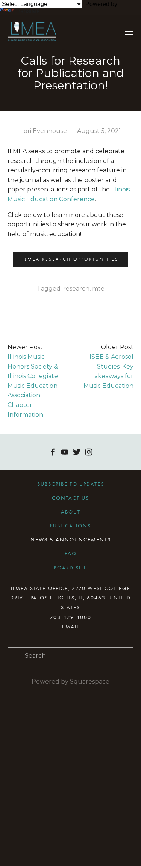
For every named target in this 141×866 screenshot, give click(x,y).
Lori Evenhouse (43, 130)
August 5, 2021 (99, 130)
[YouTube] (64, 452)
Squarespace (89, 681)
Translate (27, 11)
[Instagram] (88, 452)
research (76, 288)
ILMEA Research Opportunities (70, 259)
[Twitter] (76, 452)
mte (98, 288)
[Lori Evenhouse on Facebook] (52, 452)
